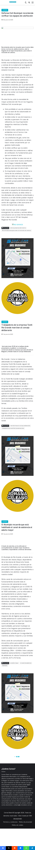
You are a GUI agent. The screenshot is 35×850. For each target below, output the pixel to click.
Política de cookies (17, 825)
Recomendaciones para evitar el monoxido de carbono (16, 230)
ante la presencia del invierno (18, 228)
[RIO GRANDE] (17, 224)
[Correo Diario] (9, 2)
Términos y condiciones (10, 822)
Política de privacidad (25, 822)
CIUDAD (5, 10)
